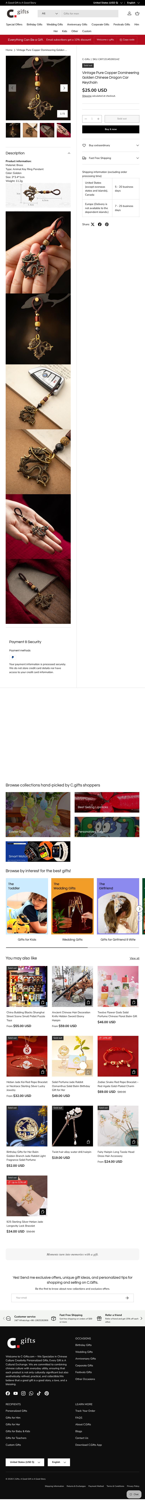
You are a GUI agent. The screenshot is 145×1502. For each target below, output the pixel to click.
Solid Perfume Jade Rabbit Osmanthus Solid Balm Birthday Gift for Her (71, 1086)
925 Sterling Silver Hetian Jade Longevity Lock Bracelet (25, 1224)
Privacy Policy (133, 1486)
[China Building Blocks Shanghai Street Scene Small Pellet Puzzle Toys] (27, 986)
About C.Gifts (83, 1424)
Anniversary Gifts (85, 1358)
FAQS (78, 1417)
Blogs (78, 1431)
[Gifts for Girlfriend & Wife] (118, 906)
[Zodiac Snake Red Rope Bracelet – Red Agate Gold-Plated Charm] (118, 1056)
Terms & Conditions (115, 1486)
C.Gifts (16, 1479)
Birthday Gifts (83, 1345)
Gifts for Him (13, 1417)
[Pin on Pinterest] (106, 224)
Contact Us (81, 1438)
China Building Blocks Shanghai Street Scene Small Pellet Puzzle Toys (26, 1016)
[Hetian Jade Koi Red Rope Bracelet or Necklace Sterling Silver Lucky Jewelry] (27, 1056)
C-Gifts (86, 59)
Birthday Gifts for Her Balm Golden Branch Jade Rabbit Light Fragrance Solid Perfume (26, 1156)
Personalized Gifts (16, 1411)
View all (134, 958)
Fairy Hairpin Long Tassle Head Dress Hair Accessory (116, 1154)
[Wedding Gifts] (72, 906)
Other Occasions (85, 1379)
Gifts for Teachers (16, 1438)
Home (9, 50)
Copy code (128, 39)
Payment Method (96, 1486)
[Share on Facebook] (99, 224)
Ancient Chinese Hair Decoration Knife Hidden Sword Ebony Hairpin (71, 1016)
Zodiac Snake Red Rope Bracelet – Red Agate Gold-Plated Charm (118, 1084)
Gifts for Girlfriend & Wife (118, 939)
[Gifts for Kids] (27, 906)
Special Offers (14, 24)
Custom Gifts (13, 1445)
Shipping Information (54, 1486)
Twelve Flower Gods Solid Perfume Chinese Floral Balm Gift (117, 1014)
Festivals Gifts (83, 1372)
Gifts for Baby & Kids (18, 1431)
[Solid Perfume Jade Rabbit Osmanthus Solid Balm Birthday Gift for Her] (72, 1056)
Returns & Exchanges (76, 1486)
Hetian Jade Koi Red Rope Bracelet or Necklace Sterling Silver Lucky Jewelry (27, 1086)
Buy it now (111, 129)
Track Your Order (85, 1411)
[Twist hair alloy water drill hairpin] (72, 1126)
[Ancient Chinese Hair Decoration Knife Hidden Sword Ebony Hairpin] (72, 986)
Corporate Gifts (84, 1365)
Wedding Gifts (72, 939)
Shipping (86, 96)
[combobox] (78, 13)
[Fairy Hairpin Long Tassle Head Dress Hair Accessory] (118, 1126)
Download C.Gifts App (88, 1445)
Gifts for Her (13, 1424)
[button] (137, 13)
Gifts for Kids (27, 939)
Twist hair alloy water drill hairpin (71, 1152)
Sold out (122, 118)
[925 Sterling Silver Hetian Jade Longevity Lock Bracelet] (27, 1196)
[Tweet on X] (92, 224)
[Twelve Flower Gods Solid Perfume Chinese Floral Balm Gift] (118, 986)
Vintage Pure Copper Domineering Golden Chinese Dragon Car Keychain (41, 50)
